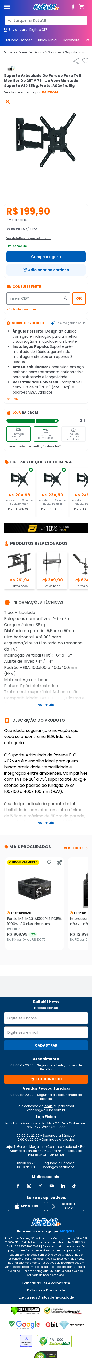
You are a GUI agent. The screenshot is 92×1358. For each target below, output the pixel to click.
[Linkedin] (62, 1186)
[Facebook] (17, 1186)
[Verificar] (25, 1311)
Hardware (71, 40)
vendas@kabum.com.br (46, 1110)
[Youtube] (51, 1186)
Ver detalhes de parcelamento (28, 238)
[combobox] (46, 20)
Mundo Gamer (19, 40)
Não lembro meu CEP (21, 309)
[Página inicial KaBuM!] (46, 7)
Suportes (56, 52)
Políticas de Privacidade (46, 1290)
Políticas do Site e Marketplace (46, 1283)
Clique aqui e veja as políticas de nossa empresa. (55, 1273)
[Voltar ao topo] (46, 1222)
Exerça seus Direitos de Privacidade (46, 1297)
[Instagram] (29, 1186)
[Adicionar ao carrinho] (59, 862)
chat (48, 1106)
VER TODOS (73, 848)
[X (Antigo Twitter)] (40, 1186)
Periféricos (38, 52)
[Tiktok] (74, 1186)
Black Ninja (47, 40)
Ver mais (12, 399)
